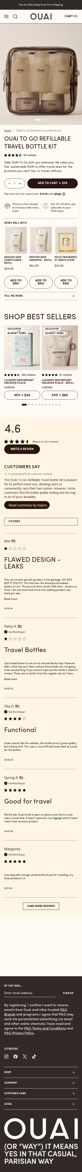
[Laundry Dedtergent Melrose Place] (22, 347)
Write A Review (22, 449)
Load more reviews (41, 906)
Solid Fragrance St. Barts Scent (65, 259)
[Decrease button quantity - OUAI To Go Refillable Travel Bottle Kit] (8, 183)
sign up (68, 993)
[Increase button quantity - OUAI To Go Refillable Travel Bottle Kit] (21, 183)
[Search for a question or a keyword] (15, 16)
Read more (10, 599)
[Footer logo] (41, 1128)
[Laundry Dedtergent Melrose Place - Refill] (60, 347)
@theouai (11, 1049)
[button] (76, 73)
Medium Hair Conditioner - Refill (13, 260)
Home (8, 131)
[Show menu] (6, 16)
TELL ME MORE (13, 296)
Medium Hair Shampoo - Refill (40, 259)
